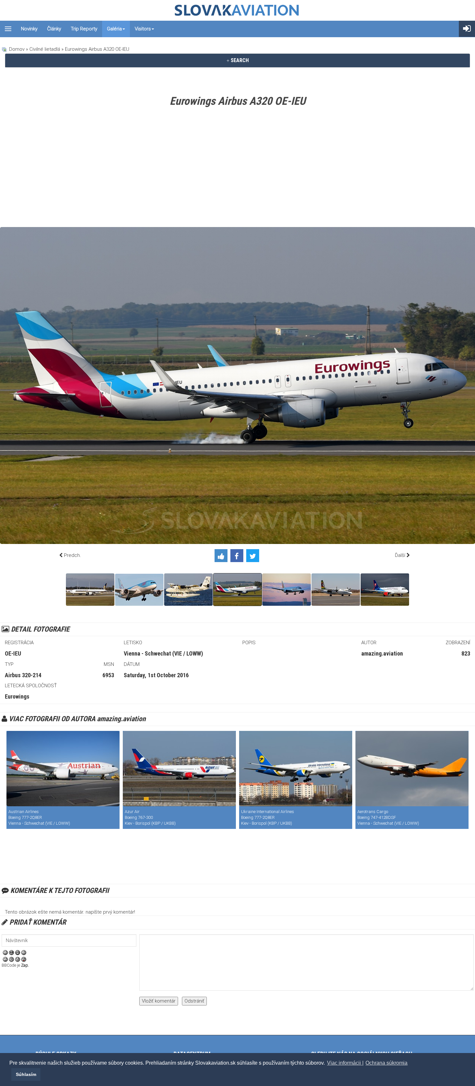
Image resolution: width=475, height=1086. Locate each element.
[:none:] (5, 959)
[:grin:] (17, 952)
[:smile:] (5, 952)
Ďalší (400, 555)
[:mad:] (11, 959)
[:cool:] (11, 952)
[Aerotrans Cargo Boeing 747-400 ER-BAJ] (412, 768)
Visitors (143, 29)
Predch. (72, 555)
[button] (10, 1074)
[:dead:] (23, 959)
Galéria (114, 29)
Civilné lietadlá (44, 49)
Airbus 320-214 (23, 675)
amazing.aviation (382, 653)
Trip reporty (84, 29)
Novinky (29, 29)
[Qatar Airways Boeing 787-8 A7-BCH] (286, 589)
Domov (17, 49)
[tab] (237, 60)
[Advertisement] (237, 169)
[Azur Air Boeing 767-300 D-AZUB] (179, 768)
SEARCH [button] (239, 60)
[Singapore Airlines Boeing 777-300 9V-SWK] (90, 589)
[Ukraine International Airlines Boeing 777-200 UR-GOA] (295, 768)
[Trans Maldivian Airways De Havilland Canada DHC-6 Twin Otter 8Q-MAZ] (188, 589)
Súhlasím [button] (26, 1074)
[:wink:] (23, 952)
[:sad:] (17, 959)
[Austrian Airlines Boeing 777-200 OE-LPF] (63, 768)
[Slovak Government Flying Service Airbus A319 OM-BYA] (384, 589)
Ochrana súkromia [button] (386, 1063)
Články (54, 29)
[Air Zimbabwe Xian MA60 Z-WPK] (335, 589)
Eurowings (17, 696)
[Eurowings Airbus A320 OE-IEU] (237, 589)
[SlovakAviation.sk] (237, 10)
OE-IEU (13, 653)
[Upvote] (222, 557)
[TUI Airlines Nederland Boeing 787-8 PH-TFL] (139, 589)
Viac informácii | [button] (345, 1063)
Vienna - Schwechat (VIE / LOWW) (163, 653)
